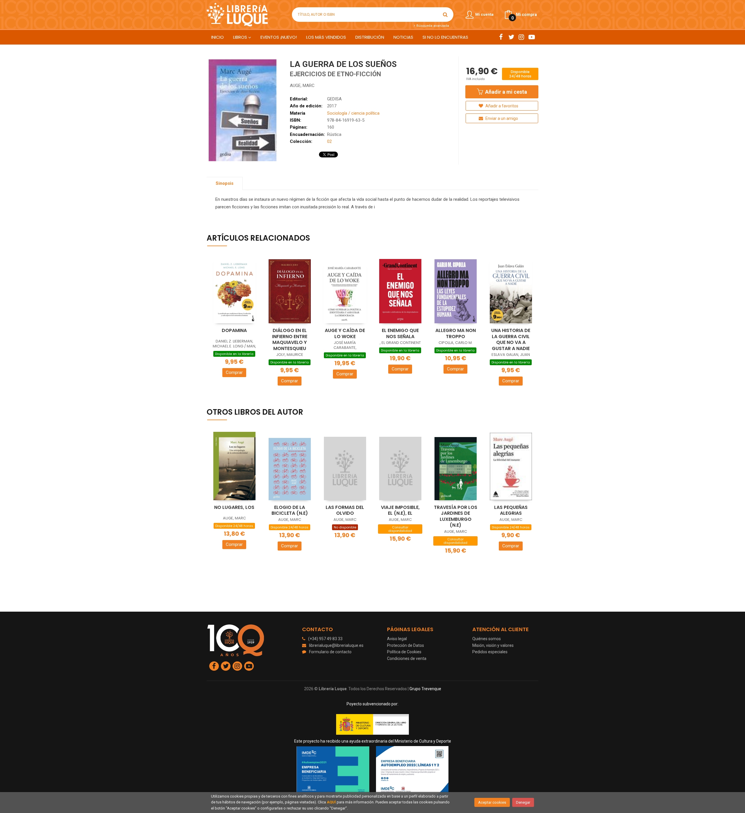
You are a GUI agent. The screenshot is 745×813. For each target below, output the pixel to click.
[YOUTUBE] (531, 37)
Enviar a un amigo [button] (501, 118)
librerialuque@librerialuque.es (336, 645)
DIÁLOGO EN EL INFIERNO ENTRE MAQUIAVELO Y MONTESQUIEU (289, 339)
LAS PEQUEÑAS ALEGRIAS (511, 510)
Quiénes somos (486, 638)
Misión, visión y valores (493, 645)
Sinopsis (224, 183)
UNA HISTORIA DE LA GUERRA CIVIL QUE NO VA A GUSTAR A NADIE (510, 339)
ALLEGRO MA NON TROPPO (455, 333)
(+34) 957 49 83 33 (325, 638)
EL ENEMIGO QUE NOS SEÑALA (400, 333)
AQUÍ (331, 802)
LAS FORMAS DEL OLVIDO (345, 510)
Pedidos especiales (490, 651)
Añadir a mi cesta (505, 92)
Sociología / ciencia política (353, 113)
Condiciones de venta (406, 658)
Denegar (523, 802)
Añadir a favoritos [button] (501, 106)
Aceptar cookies (492, 802)
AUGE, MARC (302, 85)
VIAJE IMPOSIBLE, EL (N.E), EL (400, 510)
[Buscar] (445, 14)
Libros (240, 37)
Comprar (234, 372)
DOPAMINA (234, 330)
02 (329, 141)
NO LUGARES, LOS (234, 507)
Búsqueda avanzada (432, 26)
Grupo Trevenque (425, 688)
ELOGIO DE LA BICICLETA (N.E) (290, 510)
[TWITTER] (511, 37)
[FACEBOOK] (501, 37)
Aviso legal (397, 638)
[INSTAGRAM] (521, 37)
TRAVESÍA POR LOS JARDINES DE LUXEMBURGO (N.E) (455, 516)
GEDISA (334, 99)
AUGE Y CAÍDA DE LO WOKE (345, 333)
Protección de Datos (405, 645)
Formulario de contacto (330, 651)
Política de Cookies (404, 651)
